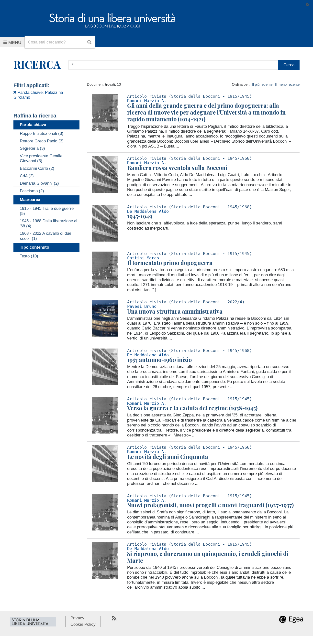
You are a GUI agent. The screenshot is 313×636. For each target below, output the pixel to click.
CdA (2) (27, 176)
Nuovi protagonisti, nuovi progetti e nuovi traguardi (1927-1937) (210, 505)
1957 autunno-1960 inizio (159, 359)
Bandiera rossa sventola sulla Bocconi (177, 167)
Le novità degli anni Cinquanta (167, 456)
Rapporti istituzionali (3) (41, 133)
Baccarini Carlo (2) (37, 168)
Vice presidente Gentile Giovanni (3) (41, 158)
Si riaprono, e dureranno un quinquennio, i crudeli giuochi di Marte (207, 557)
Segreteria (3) (32, 148)
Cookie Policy (83, 624)
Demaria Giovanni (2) (39, 183)
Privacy (77, 618)
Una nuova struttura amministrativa (175, 311)
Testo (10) (29, 256)
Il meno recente (287, 84)
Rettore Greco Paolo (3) (42, 141)
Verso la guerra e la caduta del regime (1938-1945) (192, 408)
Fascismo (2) (32, 191)
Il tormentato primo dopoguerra (169, 262)
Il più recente (262, 84)
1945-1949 (139, 216)
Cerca (288, 65)
